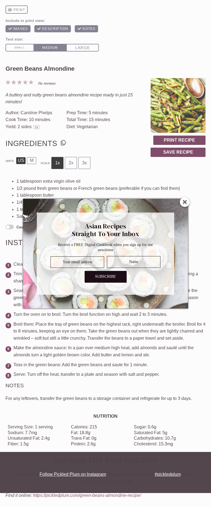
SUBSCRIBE (105, 276)
